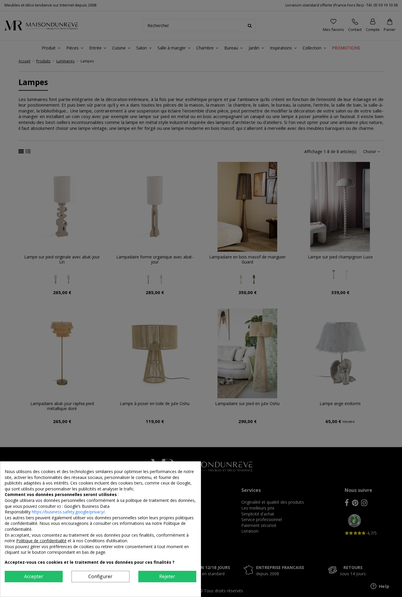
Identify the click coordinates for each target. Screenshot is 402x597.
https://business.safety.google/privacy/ (68, 512)
